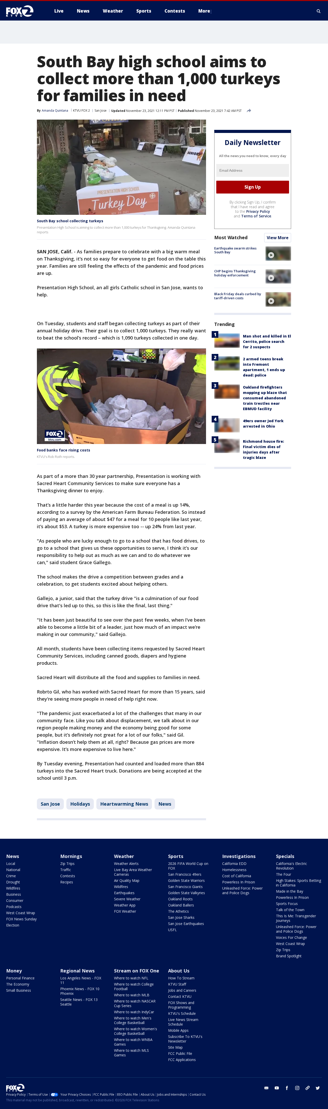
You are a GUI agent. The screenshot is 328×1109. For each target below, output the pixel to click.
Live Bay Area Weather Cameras (133, 872)
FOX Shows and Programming (181, 1005)
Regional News (77, 971)
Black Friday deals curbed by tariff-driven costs (237, 296)
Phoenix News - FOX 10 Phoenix (79, 991)
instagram (297, 1088)
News (164, 804)
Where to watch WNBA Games (133, 1042)
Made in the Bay (289, 891)
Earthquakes (124, 892)
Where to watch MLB (131, 994)
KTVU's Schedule (182, 1013)
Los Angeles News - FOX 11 (80, 980)
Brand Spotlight (289, 955)
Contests (67, 875)
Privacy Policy (258, 211)
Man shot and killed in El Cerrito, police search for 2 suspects (267, 341)
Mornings (71, 856)
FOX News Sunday (21, 919)
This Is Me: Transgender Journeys (296, 918)
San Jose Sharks (181, 917)
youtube (277, 1088)
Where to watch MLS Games (131, 1052)
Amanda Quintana (55, 110)
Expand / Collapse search (319, 11)
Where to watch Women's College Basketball (135, 1031)
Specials (285, 856)
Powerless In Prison (238, 882)
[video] (278, 253)
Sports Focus (287, 903)
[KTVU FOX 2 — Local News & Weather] (23, 11)
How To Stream (181, 978)
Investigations (238, 856)
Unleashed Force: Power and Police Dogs (242, 890)
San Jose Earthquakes (186, 923)
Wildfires (13, 888)
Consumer (14, 900)
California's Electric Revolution (291, 866)
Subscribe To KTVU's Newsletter (185, 1039)
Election (12, 925)
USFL (172, 929)
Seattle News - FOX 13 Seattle (79, 1002)
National (13, 869)
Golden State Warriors (186, 880)
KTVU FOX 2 (81, 110)
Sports (175, 856)
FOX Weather (125, 911)
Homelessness (234, 869)
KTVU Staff (177, 984)
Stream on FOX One (136, 971)
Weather (124, 856)
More (204, 11)
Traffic (65, 869)
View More (278, 237)
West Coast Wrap (20, 912)
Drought (13, 882)
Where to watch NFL (131, 978)
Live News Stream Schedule (183, 1022)
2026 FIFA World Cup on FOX (188, 866)
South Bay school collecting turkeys (70, 220)
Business (13, 894)
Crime (11, 875)
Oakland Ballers (181, 905)
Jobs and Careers (182, 990)
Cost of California (236, 875)
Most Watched (231, 237)
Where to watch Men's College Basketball (132, 1020)
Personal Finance (20, 978)
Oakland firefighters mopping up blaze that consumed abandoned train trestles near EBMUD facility (265, 398)
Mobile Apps (178, 1030)
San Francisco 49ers (184, 874)
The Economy (17, 984)
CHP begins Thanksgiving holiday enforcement (235, 273)
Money (14, 971)
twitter (318, 1088)
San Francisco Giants (185, 886)
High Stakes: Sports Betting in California (298, 883)
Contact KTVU (179, 996)
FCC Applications (182, 1059)
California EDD (234, 863)
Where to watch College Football (134, 986)
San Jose (101, 110)
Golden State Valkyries (186, 892)
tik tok (307, 1088)
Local (10, 863)
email (266, 1088)
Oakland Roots (180, 898)
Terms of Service (256, 216)
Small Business (18, 990)
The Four (283, 874)
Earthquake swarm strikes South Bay (235, 250)
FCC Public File (180, 1053)
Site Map (175, 1047)
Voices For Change (291, 937)
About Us (178, 971)
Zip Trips (67, 863)
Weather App (125, 905)
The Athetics (178, 911)
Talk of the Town (290, 909)
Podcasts (14, 906)
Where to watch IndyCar (134, 1011)
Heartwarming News (124, 804)
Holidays (80, 804)
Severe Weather (127, 898)
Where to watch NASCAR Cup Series (135, 1003)
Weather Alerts (126, 863)
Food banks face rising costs (63, 450)
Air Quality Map (126, 880)
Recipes (66, 882)
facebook (287, 1088)
